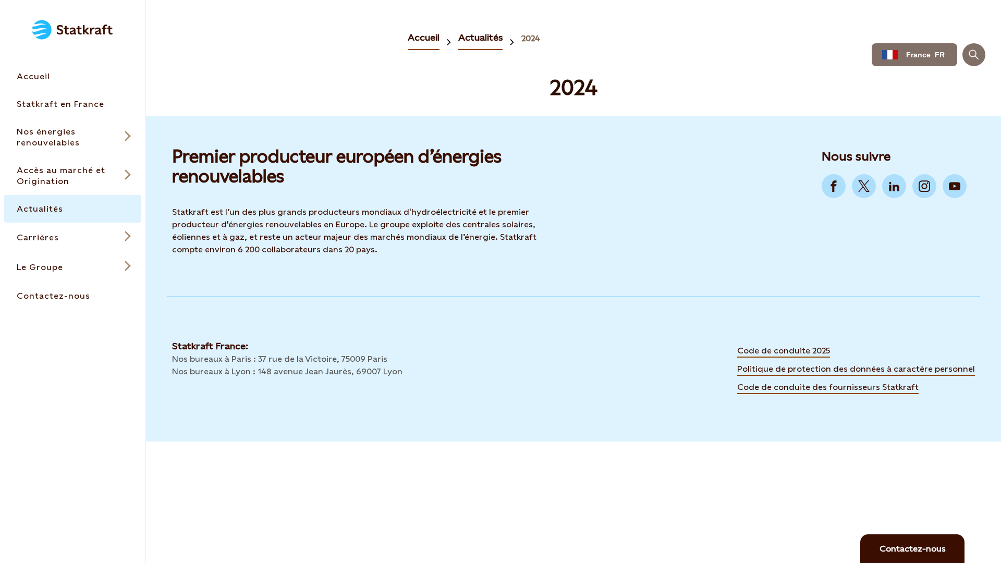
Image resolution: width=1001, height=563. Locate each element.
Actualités (480, 37)
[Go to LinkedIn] (894, 186)
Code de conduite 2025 (783, 351)
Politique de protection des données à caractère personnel (856, 369)
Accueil (424, 37)
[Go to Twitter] (864, 186)
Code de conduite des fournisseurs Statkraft (828, 387)
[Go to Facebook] (834, 186)
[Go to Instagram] (924, 186)
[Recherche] (973, 54)
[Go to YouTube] (955, 186)
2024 (530, 38)
